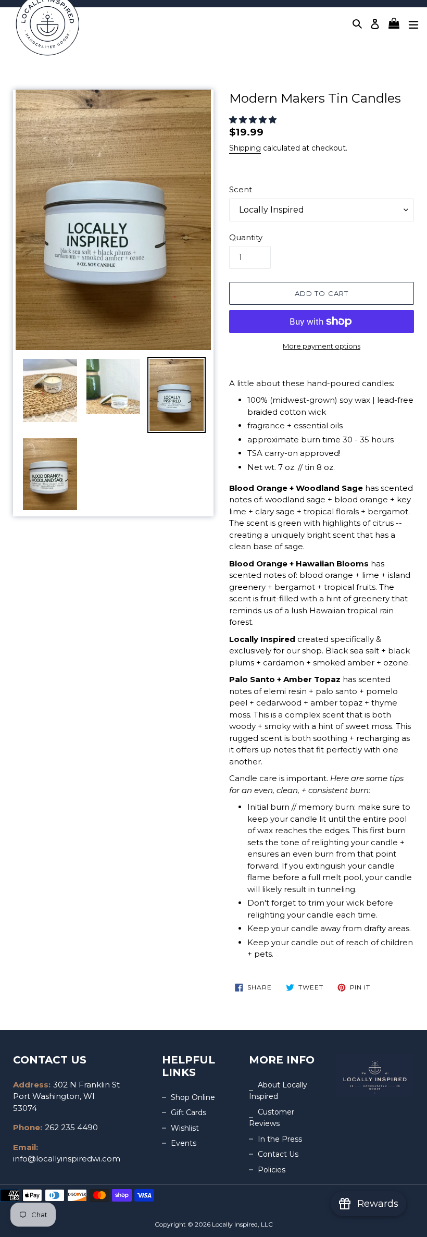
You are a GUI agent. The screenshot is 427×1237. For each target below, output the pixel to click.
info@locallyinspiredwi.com (66, 1159)
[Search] (358, 23)
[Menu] (413, 23)
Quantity (245, 237)
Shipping (245, 148)
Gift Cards (188, 1112)
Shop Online (193, 1097)
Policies (271, 1169)
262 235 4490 (71, 1127)
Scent (240, 189)
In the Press (280, 1139)
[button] (254, 120)
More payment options (321, 346)
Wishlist (185, 1128)
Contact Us (278, 1154)
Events (183, 1143)
